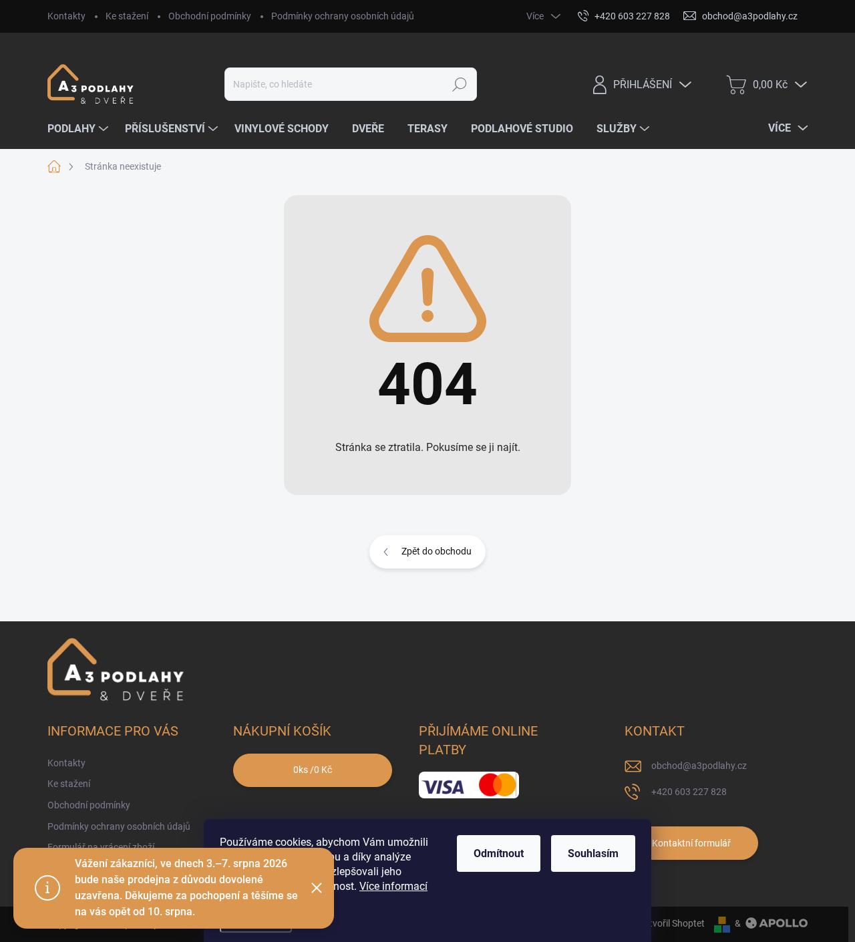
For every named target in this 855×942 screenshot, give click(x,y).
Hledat (460, 84)
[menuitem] (79, 129)
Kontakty (66, 16)
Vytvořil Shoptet (672, 923)
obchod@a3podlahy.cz (699, 765)
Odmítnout (499, 853)
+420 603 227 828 (689, 791)
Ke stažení (127, 16)
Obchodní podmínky (209, 16)
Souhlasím (593, 853)
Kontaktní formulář (691, 843)
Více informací (393, 886)
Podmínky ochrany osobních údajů (342, 16)
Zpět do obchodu (436, 551)
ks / (312, 769)
